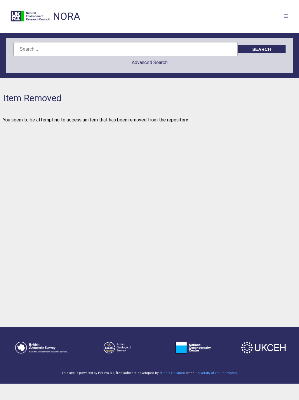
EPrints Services (172, 373)
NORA (66, 17)
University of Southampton (216, 373)
